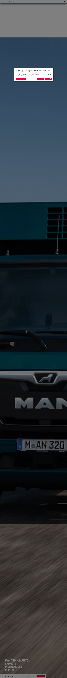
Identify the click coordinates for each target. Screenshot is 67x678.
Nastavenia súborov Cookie (20, 78)
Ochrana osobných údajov (30, 75)
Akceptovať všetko (48, 78)
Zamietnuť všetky (40, 78)
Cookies (23, 75)
